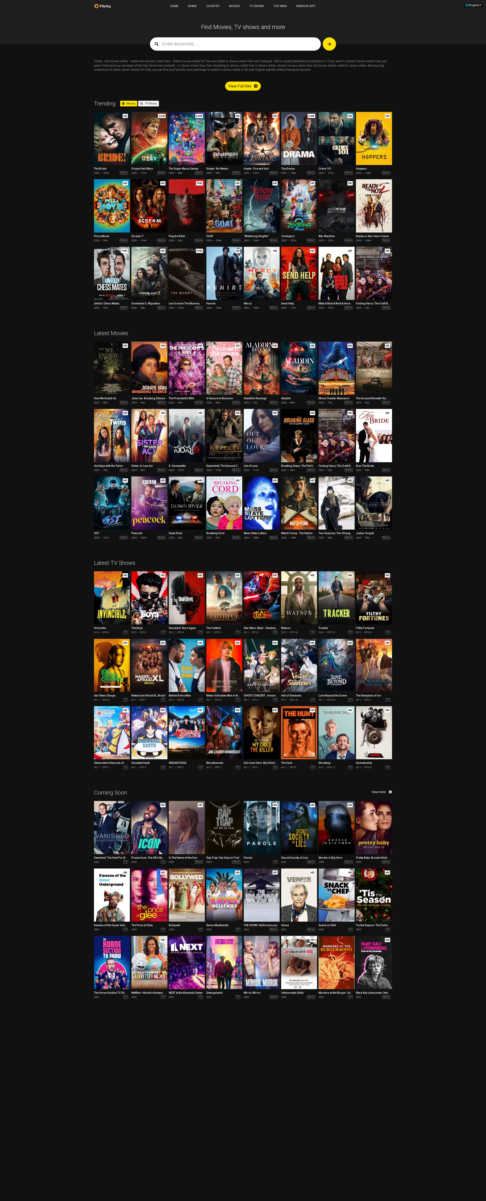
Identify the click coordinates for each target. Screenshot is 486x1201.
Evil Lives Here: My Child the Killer (264, 762)
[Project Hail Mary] (149, 138)
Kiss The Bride (365, 465)
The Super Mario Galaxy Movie (187, 168)
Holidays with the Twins (108, 465)
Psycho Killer (177, 236)
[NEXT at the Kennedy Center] (187, 962)
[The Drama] (299, 138)
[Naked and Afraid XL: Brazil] (149, 665)
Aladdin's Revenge (255, 398)
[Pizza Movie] (112, 205)
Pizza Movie (101, 236)
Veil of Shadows (291, 695)
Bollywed (174, 925)
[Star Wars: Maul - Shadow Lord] (262, 597)
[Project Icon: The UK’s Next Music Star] (149, 827)
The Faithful (213, 628)
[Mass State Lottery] (262, 503)
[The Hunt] (299, 732)
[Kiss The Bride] (374, 435)
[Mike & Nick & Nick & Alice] (336, 273)
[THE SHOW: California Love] (262, 895)
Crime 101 (325, 168)
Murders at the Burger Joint (336, 992)
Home (174, 6)
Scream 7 (137, 236)
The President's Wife (181, 398)
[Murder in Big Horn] (336, 827)
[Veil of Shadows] (299, 665)
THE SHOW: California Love (260, 925)
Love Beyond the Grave (333, 695)
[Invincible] (112, 597)
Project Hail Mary (142, 168)
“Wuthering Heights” (256, 236)
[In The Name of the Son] (187, 827)
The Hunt (286, 762)
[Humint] (224, 273)
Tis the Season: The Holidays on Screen (380, 925)
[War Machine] (336, 205)
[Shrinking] (336, 732)
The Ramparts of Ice (368, 695)
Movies (234, 6)
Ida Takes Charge (104, 695)
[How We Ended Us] (112, 368)
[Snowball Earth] (149, 732)
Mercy (248, 303)
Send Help (287, 303)
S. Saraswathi (177, 465)
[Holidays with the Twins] (112, 435)
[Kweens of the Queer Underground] (112, 895)
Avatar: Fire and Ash (256, 168)
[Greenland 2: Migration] (149, 273)
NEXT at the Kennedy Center (186, 992)
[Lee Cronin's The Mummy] (187, 273)
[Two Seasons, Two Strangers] (336, 503)
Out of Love (251, 465)
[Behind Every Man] (187, 665)
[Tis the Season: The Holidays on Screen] (374, 895)
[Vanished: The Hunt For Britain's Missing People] (112, 827)
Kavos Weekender (217, 925)
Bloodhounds (214, 762)
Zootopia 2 (288, 236)
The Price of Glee (142, 925)
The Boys (137, 628)
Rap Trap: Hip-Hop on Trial (222, 857)
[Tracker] (336, 597)
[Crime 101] (336, 138)
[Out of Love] (262, 435)
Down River (176, 533)
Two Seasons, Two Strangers (337, 533)
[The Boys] (149, 597)
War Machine (327, 236)
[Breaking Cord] (224, 503)
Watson (285, 628)
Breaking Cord (215, 533)
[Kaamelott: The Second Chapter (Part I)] (224, 435)
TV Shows (256, 6)
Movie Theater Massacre (334, 398)
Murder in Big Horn (330, 857)
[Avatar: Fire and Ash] (262, 138)
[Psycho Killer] (187, 205)
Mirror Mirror (252, 992)
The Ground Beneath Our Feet (374, 398)
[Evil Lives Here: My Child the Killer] (262, 732)
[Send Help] (299, 273)
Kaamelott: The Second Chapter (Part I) (230, 465)
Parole (248, 857)
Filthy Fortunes (365, 628)
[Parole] (262, 827)
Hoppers (361, 168)
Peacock (136, 533)
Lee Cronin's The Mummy (184, 303)
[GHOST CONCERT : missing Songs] (262, 665)
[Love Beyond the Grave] (336, 665)
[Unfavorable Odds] (299, 962)
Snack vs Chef (327, 925)
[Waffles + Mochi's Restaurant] (149, 962)
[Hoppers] (374, 138)
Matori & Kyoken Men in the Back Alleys (230, 695)
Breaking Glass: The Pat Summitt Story (305, 465)
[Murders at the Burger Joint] (336, 962)
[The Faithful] (224, 597)
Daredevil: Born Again (182, 628)
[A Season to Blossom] (224, 368)
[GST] (112, 503)
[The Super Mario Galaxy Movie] (187, 138)
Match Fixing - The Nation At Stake (302, 533)
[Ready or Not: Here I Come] (374, 205)
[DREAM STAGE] (187, 732)
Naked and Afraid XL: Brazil (148, 695)
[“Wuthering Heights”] (262, 205)
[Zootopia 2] (299, 205)
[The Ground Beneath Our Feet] (374, 368)
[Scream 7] (149, 205)
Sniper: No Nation (217, 168)
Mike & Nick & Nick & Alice (334, 303)
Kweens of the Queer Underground (115, 925)
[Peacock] (149, 503)
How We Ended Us (105, 398)
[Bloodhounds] (224, 732)
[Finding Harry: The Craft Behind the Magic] (374, 273)
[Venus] (299, 895)
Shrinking (325, 762)
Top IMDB (280, 6)
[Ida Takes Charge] (112, 665)
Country (213, 6)
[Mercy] (262, 273)
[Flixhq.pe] (104, 6)
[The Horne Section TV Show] (112, 962)
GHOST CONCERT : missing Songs (265, 695)
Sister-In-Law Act (142, 465)
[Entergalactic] (224, 962)
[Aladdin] (299, 368)
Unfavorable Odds (292, 992)
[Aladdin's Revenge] (262, 368)
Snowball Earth (140, 762)
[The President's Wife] (187, 368)
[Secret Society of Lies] (299, 827)
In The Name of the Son (183, 857)
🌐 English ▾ (473, 5)
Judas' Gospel (365, 533)
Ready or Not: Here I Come (372, 236)
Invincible (100, 628)
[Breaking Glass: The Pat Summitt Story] (299, 435)
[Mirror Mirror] (262, 962)
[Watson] (299, 597)
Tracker (323, 628)
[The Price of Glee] (149, 895)
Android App (306, 6)
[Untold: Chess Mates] (112, 273)
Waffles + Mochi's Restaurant (149, 992)
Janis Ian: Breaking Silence (148, 398)
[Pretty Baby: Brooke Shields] (374, 827)
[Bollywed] (187, 895)
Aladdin (286, 398)
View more (379, 792)
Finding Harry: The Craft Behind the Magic (382, 303)
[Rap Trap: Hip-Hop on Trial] (224, 827)
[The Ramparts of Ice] (374, 665)
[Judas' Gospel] (374, 503)
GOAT (209, 236)
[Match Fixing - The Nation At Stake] (299, 503)
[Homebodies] (374, 732)
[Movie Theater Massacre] (336, 368)
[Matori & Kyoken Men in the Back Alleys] (224, 665)
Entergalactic (214, 992)
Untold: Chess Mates (106, 303)
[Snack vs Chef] (336, 895)
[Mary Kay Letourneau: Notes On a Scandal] (374, 962)
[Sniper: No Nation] (224, 138)
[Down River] (187, 503)
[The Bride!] (112, 138)
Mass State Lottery (255, 533)
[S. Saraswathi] (187, 435)
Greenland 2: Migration (145, 303)
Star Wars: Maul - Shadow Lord (263, 628)
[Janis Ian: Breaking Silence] (149, 368)
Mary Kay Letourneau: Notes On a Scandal (382, 992)
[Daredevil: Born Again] (187, 597)
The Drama (288, 168)
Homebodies (364, 762)
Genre (192, 6)
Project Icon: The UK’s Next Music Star (154, 857)
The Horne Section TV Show (111, 992)
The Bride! (100, 168)
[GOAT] (224, 205)
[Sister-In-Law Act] (149, 435)
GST (96, 533)
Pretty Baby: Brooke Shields (373, 857)
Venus (285, 925)
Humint (210, 303)
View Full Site (240, 86)
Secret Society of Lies (294, 857)
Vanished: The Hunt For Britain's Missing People (123, 857)
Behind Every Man (180, 695)
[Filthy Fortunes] (374, 597)
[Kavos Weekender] (224, 895)
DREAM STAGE (177, 762)
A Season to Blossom (219, 398)
